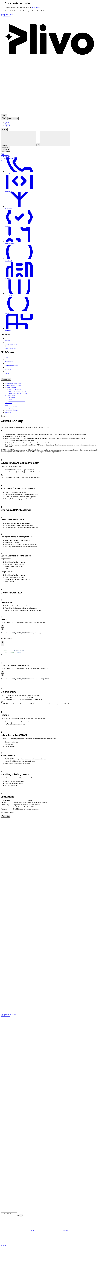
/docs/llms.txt (36, 7)
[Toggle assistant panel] (38, 145)
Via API (10, 399)
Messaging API (8, 191)
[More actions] (55, 138)
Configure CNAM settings (11, 387)
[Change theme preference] (4, 129)
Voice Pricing (11, 724)
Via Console (12, 397)
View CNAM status (10, 395)
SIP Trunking (5, 155)
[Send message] (21, 1215)
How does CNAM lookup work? (13, 385)
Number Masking (9, 295)
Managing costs (13, 408)
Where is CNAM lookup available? (14, 383)
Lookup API (8, 313)
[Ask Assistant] (2, 629)
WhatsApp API (8, 261)
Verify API (7, 226)
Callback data (8, 403)
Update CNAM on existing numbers (18, 393)
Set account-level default (15, 389)
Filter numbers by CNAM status (17, 401)
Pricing (6, 405)
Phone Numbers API (10, 243)
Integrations (8, 330)
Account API (8, 278)
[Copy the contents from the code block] (2, 626)
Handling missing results (11, 410)
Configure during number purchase (18, 391)
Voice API (7, 173)
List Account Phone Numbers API (37, 668)
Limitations (8, 412)
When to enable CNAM (11, 407)
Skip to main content (7, 14)
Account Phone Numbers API (36, 622)
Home (3, 153)
